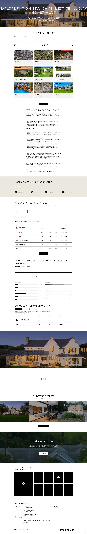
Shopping (26, 221)
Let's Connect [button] (43, 453)
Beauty (34, 221)
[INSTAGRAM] (63, 530)
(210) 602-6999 (56, 507)
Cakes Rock (20, 236)
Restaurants (21, 221)
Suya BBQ (20, 232)
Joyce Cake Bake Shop (22, 227)
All (16, 221)
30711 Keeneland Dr (21, 228)
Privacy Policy (53, 529)
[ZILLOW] (73, 530)
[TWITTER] (68, 530)
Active (30, 221)
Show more (43, 253)
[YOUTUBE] (70, 530)
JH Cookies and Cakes (22, 244)
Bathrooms (35, 40)
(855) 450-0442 (36, 514)
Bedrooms (55, 40)
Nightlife (38, 221)
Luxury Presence (33, 529)
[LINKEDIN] (66, 530)
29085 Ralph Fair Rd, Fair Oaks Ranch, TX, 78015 (25, 320)
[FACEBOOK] (61, 530)
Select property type (17, 40)
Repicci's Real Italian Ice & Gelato (24, 240)
